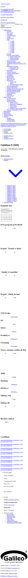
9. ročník (12, 52)
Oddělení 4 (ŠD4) (11, 189)
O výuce (9, 53)
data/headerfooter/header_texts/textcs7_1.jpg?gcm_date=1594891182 (12, 461)
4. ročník (12, 45)
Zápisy (11, 83)
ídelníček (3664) (11, 517)
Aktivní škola (13, 107)
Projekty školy (10, 38)
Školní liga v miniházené (16, 104)
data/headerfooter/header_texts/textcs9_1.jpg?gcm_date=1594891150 (12, 469)
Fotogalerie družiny (8, 202)
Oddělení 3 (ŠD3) (11, 188)
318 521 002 (11, 505)
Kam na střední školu (12, 87)
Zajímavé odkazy (11, 121)
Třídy (8, 39)
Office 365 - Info (11, 79)
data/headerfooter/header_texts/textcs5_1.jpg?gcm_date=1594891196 (12, 453)
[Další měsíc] (8, 209)
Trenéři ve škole (14, 102)
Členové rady (13, 81)
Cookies (15, 576)
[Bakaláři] (1, 22)
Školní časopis (10, 77)
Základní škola (7, 30)
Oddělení (6, 131)
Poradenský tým (14, 69)
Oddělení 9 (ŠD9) (11, 196)
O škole (9, 37)
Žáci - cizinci (10, 32)
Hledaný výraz (19, 24)
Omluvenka (10, 518)
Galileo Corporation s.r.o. (13, 568)
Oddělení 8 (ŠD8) (11, 195)
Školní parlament (14, 58)
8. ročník (12, 51)
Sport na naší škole (11, 98)
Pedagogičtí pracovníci (12, 66)
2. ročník (12, 42)
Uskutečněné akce (11, 35)
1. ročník (12, 41)
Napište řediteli (10, 119)
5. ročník (12, 46)
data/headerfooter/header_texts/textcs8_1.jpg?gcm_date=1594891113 (12, 465)
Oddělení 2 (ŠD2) (11, 187)
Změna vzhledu (4, 573)
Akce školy (9, 34)
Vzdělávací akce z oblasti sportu (18, 108)
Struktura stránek (13, 573)
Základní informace (8, 159)
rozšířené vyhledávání (6, 27)
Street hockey (13, 105)
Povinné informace (11, 72)
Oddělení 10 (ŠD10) (12, 198)
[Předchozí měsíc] (1, 209)
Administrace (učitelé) (12, 521)
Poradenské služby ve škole (13, 62)
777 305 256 (11, 510)
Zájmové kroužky (14, 59)
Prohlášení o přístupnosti (7, 576)
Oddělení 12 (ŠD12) (12, 201)
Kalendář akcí (10, 95)
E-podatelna (10, 74)
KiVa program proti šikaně (13, 91)
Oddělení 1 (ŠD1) (11, 185)
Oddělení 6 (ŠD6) (11, 192)
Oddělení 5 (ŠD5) (11, 191)
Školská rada (10, 80)
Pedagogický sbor (14, 67)
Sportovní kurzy (11, 100)
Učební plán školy (11, 93)
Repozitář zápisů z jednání (16, 84)
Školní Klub (7, 112)
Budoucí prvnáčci (11, 60)
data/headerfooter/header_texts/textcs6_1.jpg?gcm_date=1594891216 (12, 457)
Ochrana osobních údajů (13, 73)
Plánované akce (11, 515)
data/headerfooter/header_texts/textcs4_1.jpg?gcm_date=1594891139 (12, 449)
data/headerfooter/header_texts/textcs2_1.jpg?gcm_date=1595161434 (12, 441)
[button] (15, 184)
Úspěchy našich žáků (15, 56)
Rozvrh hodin (10, 514)
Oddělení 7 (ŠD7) (11, 194)
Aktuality (9, 31)
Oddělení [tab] (6, 137)
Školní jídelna (7, 111)
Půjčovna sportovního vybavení (14, 109)
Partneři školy (10, 76)
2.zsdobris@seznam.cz (13, 499)
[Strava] (4, 22)
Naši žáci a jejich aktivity (13, 55)
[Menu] (1, 1)
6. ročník (12, 48)
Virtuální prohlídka (8, 115)
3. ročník (12, 44)
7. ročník (12, 49)
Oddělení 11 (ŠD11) (12, 199)
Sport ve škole (7, 97)
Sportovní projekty (11, 101)
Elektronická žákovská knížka (14, 522)
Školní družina (7, 114)
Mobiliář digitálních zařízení (14, 90)
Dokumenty (10, 70)
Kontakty (6, 116)
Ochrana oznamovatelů (12, 86)
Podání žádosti (10, 520)
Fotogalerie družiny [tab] (8, 138)
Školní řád (9, 94)
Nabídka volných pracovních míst (15, 88)
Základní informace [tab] (8, 135)
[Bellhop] (2, 22)
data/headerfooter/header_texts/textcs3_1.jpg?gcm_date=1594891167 (12, 445)
